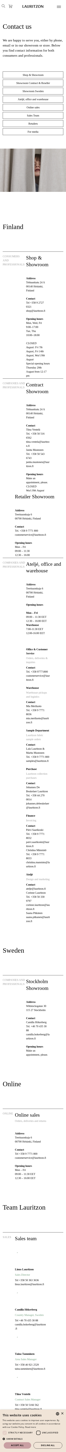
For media (33, 131)
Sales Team (33, 115)
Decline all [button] (48, 1445)
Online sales (33, 107)
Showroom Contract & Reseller (33, 83)
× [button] (62, 1413)
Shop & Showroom (33, 75)
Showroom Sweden (33, 91)
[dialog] (33, 1431)
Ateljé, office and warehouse (33, 99)
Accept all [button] (17, 1445)
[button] (33, 1439)
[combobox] (57, 1413)
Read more (30, 1427)
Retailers (33, 123)
